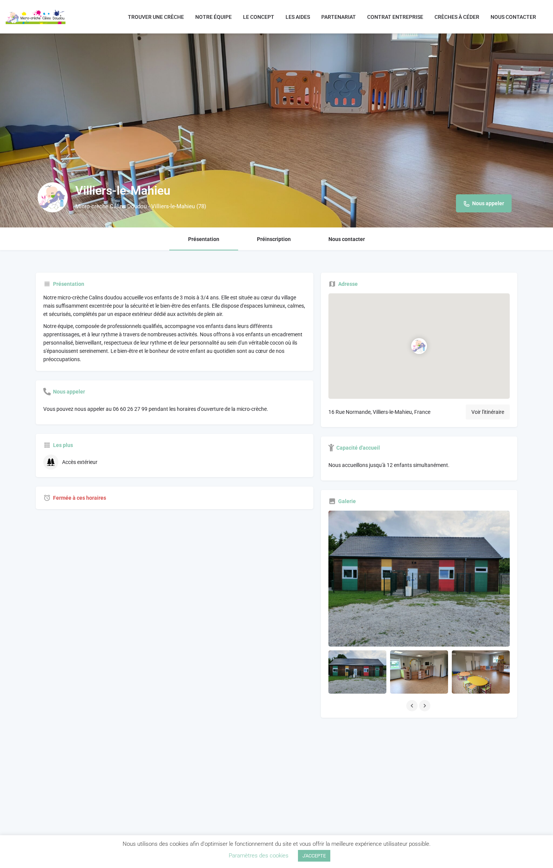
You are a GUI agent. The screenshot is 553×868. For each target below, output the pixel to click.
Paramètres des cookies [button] (259, 855)
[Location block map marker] (419, 346)
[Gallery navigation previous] (412, 705)
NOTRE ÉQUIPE (213, 17)
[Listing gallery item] (357, 672)
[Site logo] (36, 16)
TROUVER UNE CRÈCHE (156, 17)
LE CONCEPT (258, 17)
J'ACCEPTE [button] (314, 856)
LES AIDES (298, 17)
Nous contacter (346, 239)
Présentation (203, 239)
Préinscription (274, 239)
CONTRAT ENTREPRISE (395, 17)
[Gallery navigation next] (425, 705)
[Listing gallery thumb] (419, 579)
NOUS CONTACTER (513, 17)
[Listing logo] (53, 197)
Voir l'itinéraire (487, 412)
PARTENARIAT (338, 17)
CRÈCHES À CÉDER (456, 17)
